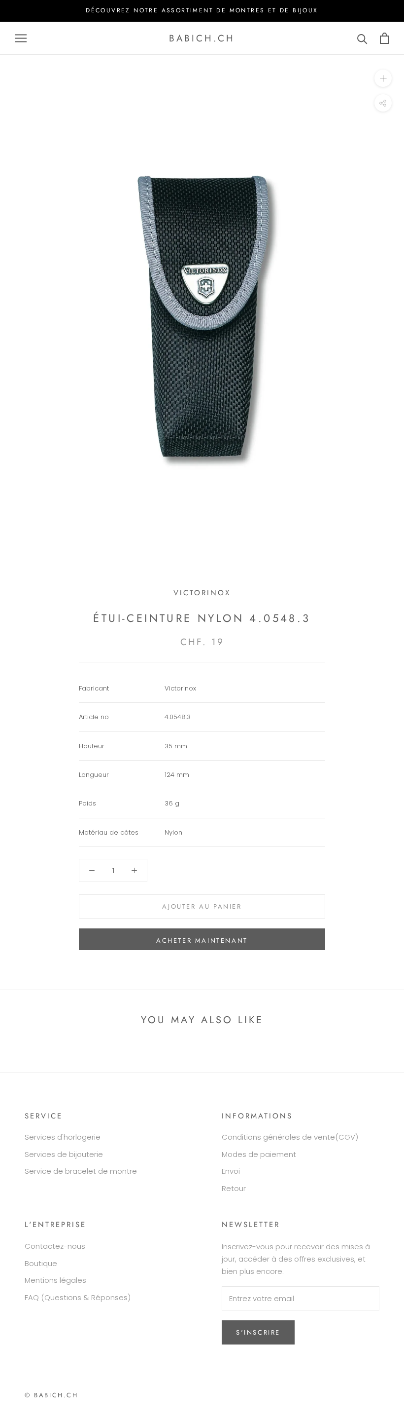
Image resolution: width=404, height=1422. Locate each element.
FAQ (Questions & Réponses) (78, 1297)
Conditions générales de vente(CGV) (290, 1137)
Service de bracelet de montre (81, 1171)
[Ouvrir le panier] (384, 38)
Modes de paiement (259, 1154)
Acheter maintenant (202, 940)
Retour (234, 1188)
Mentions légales (55, 1280)
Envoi (231, 1171)
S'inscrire (258, 1332)
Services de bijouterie (64, 1154)
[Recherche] (362, 38)
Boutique (41, 1263)
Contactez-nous (55, 1246)
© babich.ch (51, 1395)
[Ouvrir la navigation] (21, 38)
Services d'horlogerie (63, 1137)
